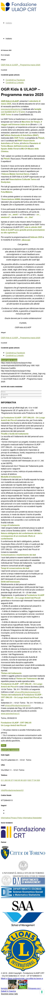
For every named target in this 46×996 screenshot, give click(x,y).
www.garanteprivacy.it (10, 713)
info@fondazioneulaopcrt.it (12, 790)
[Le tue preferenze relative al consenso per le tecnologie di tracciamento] (42, 992)
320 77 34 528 (34, 780)
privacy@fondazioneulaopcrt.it (27, 692)
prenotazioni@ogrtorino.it (11, 109)
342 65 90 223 (20, 780)
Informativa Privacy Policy (12, 817)
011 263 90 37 (7, 780)
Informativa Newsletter (32, 817)
